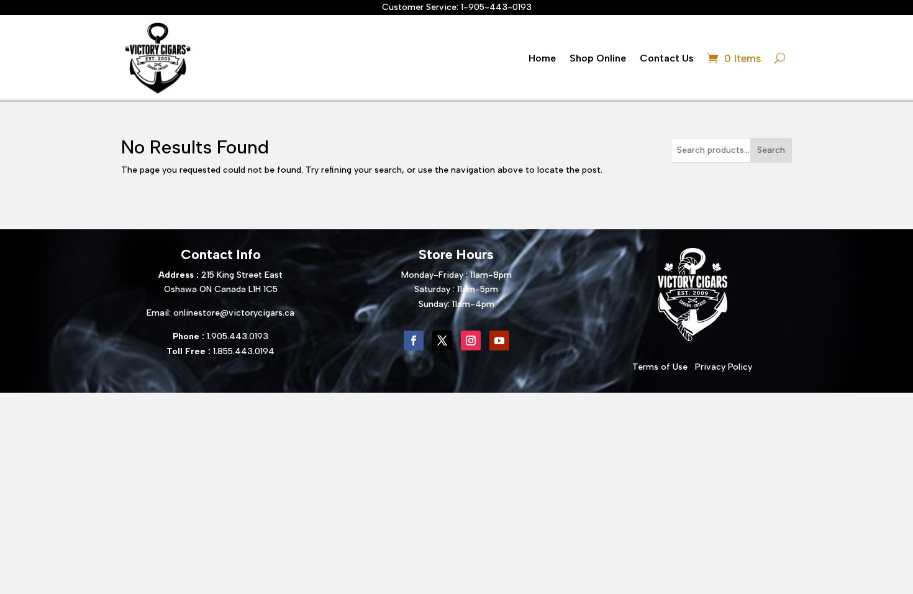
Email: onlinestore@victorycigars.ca (220, 313)
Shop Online (598, 58)
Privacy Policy (723, 367)
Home (542, 58)
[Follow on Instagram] (471, 340)
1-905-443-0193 (496, 7)
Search (771, 150)
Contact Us (667, 58)
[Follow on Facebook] (414, 340)
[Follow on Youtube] (499, 340)
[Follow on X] (442, 340)
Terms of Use (660, 367)
